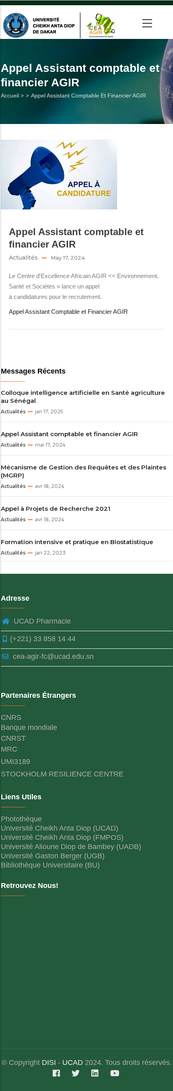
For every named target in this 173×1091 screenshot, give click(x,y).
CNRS (11, 717)
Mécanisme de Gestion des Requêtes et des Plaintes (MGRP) (83, 471)
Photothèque (21, 819)
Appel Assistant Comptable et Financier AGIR (68, 311)
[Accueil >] (61, 22)
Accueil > (12, 95)
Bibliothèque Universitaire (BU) (50, 865)
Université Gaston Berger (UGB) (53, 856)
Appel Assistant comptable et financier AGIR (69, 434)
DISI (50, 1062)
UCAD (72, 1062)
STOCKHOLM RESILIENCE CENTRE (62, 774)
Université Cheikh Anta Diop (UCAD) (59, 828)
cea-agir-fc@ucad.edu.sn (52, 656)
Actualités (23, 257)
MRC (9, 749)
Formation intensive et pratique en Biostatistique (77, 542)
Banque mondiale (29, 727)
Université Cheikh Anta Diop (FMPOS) (62, 837)
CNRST (13, 738)
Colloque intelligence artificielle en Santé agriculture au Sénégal (83, 396)
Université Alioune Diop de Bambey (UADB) (71, 847)
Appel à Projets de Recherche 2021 (55, 508)
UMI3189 (15, 762)
